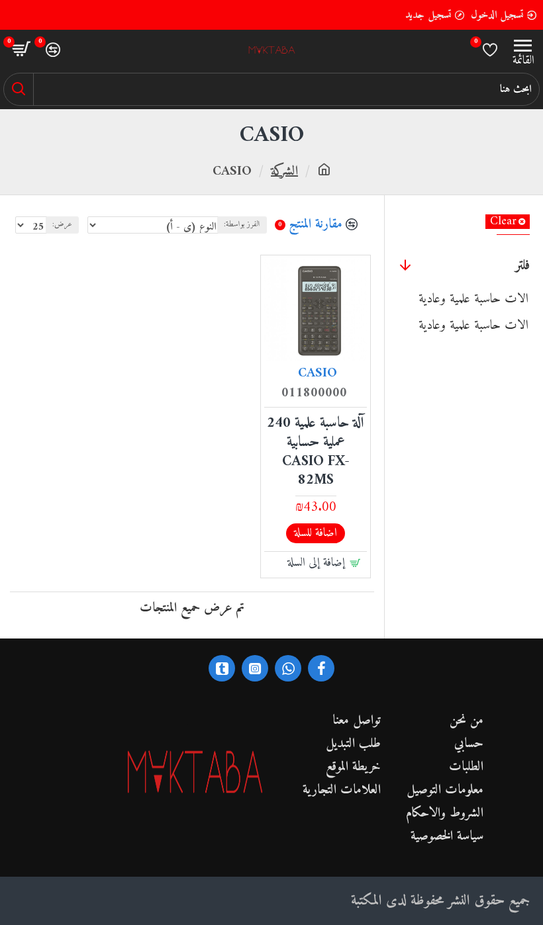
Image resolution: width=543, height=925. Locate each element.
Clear (503, 221)
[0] (490, 49)
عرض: (62, 225)
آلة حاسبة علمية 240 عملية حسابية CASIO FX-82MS (315, 452)
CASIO (317, 374)
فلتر (522, 266)
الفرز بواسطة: (242, 225)
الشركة (284, 172)
